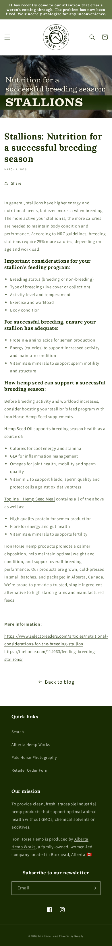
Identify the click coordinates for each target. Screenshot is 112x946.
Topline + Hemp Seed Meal (29, 499)
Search (17, 731)
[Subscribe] (94, 888)
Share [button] (16, 183)
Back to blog (59, 681)
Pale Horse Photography (34, 757)
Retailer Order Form (30, 770)
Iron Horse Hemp (48, 935)
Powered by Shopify (71, 935)
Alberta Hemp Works (30, 744)
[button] (7, 37)
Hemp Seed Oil (18, 428)
